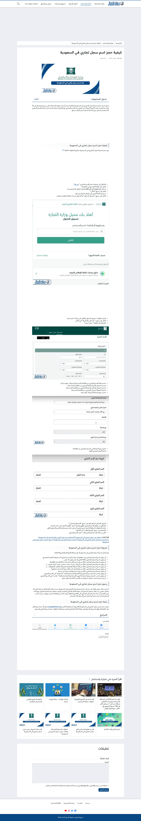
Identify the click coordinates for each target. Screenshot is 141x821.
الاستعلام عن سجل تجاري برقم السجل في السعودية (57, 537)
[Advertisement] (70, 23)
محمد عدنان (112, 58)
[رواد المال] (116, 4)
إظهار (36, 99)
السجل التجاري (103, 637)
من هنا (76, 184)
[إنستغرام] (69, 810)
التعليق (106, 762)
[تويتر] (72, 810)
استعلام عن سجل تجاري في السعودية (89, 537)
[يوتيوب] (65, 810)
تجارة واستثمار (108, 43)
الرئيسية (119, 43)
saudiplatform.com (55, 607)
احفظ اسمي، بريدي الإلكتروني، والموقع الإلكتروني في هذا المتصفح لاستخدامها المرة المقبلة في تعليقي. (76, 785)
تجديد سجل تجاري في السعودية (65, 540)
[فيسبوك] (75, 810)
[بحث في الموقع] (18, 3)
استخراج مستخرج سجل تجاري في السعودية (92, 540)
